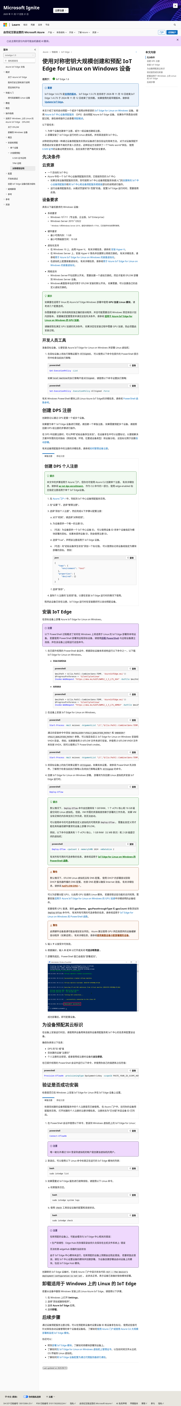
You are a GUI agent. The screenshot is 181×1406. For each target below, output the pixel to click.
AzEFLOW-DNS (70, 885)
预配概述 (78, 118)
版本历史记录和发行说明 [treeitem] (19, 82)
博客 (143, 1403)
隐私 (72, 1403)
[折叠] (35, 49)
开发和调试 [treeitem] (13, 178)
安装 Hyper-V (118, 249)
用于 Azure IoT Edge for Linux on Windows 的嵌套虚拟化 (84, 257)
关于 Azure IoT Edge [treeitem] (17, 77)
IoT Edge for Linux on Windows (111, 110)
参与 (153, 1403)
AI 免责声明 (121, 1403)
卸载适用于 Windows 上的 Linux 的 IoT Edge (161, 77)
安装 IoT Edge (153, 64)
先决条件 (151, 57)
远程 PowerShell (110, 638)
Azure (45, 52)
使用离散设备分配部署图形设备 (113, 935)
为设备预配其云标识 (156, 68)
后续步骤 (151, 82)
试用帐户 (172, 32)
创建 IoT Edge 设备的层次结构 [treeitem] (21, 184)
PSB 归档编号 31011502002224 (50, 1403)
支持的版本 (70, 94)
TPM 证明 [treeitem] (16, 163)
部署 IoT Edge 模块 (62, 1345)
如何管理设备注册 (99, 448)
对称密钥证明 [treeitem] (18, 168)
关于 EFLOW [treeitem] (13, 127)
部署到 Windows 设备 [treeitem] (18, 132)
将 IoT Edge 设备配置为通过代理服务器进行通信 (81, 1357)
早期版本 (134, 1403)
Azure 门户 (58, 498)
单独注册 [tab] (48, 456)
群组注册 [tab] (60, 456)
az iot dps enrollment (71, 486)
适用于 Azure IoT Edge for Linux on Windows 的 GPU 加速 (84, 898)
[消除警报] (175, 5)
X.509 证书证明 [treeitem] (19, 158)
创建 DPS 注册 (153, 61)
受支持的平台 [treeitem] (14, 87)
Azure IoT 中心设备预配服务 (59, 114)
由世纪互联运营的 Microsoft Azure (95, 1403)
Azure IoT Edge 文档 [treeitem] (15, 66)
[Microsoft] (5, 25)
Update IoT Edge (54, 101)
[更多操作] (136, 52)
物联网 (55, 52)
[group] (96, 676)
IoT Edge (65, 52)
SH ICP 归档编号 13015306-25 (17, 1403)
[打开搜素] (175, 24)
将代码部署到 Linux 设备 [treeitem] (19, 97)
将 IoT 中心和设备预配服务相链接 (86, 184)
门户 (162, 32)
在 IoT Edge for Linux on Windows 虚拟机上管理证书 (84, 1349)
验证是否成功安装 (155, 72)
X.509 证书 (47, 149)
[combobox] (19, 55)
